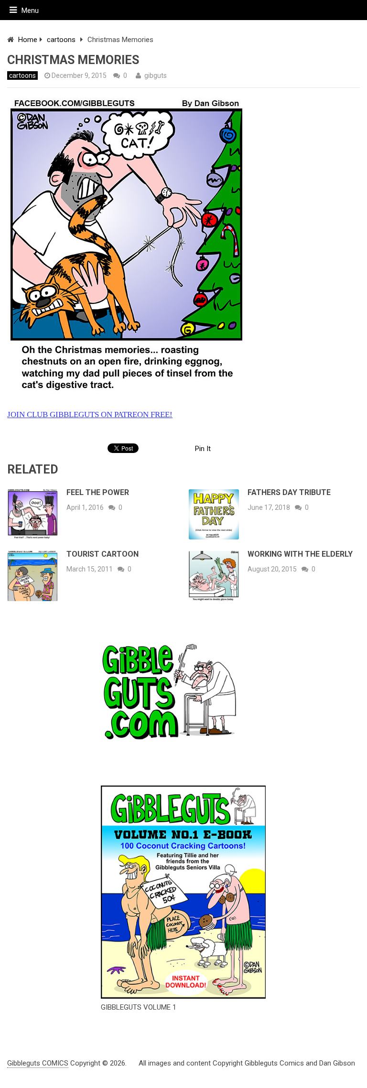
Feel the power (97, 492)
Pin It (203, 448)
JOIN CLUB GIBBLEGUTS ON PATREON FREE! (90, 414)
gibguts (155, 75)
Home (27, 39)
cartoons (61, 39)
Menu (30, 10)
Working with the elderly (300, 554)
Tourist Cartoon (102, 554)
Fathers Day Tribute (289, 492)
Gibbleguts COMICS (37, 1063)
